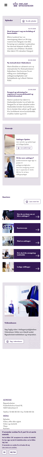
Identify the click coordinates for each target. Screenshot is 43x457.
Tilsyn (5, 426)
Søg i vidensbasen (16, 341)
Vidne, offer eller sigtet (12, 421)
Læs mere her (34, 202)
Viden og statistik (10, 424)
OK (4, 452)
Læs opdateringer (25, 148)
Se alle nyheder (31, 21)
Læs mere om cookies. (9, 447)
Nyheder (6, 419)
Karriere (6, 428)
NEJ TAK (13, 452)
